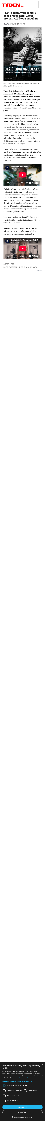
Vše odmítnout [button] (22, 1112)
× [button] (42, 1064)
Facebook (7, 160)
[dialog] (22, 1091)
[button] (22, 1081)
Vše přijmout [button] (23, 1107)
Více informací (23, 1078)
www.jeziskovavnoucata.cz (13, 99)
